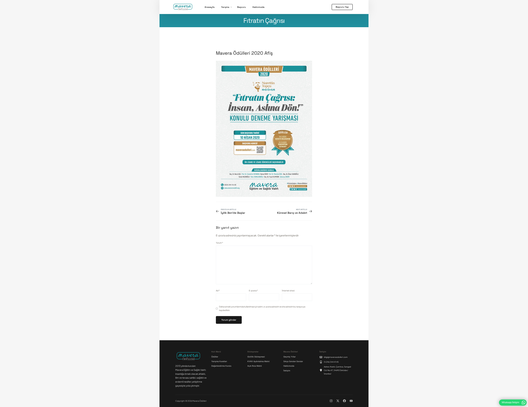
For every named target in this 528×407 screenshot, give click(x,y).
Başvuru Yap (342, 6)
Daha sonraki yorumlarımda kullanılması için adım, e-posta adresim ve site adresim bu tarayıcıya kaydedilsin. (262, 308)
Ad (218, 290)
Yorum (219, 242)
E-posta (253, 290)
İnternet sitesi (288, 290)
